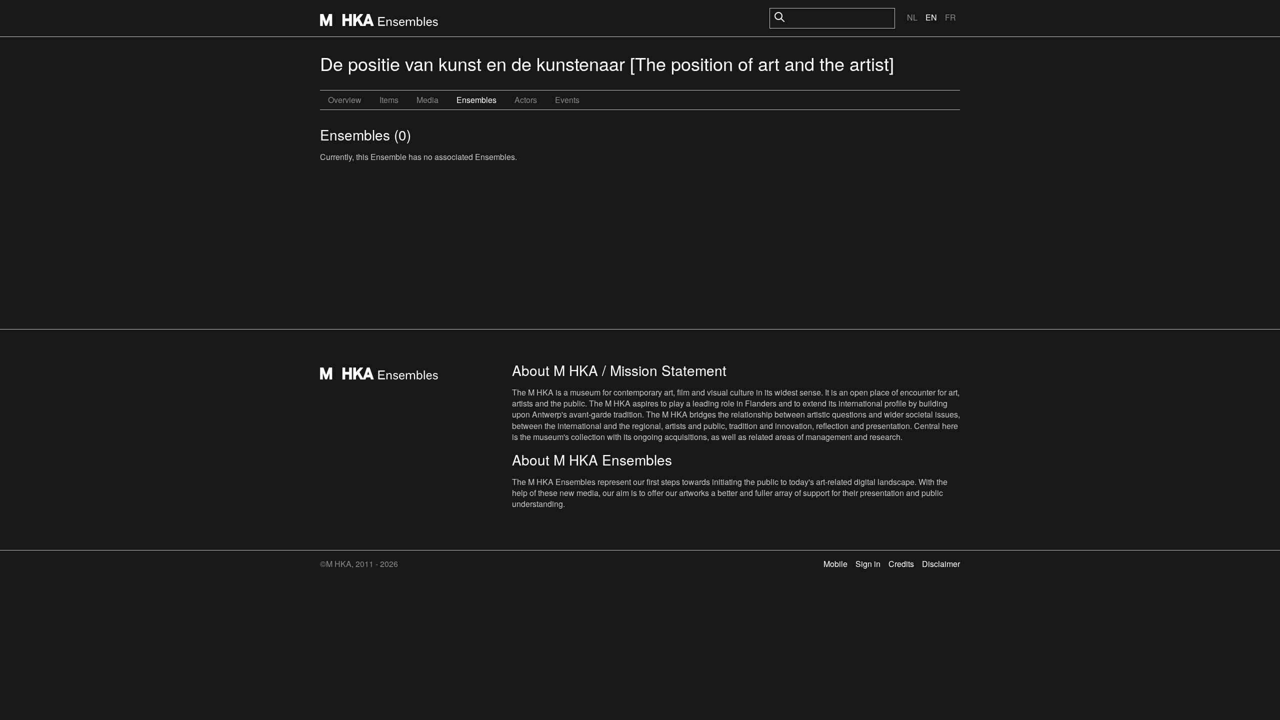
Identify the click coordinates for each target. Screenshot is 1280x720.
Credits (901, 564)
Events (567, 100)
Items (389, 100)
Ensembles (476, 100)
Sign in (868, 564)
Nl (912, 17)
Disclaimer (941, 564)
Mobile (836, 564)
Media (427, 100)
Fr (950, 17)
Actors (525, 100)
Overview (345, 100)
